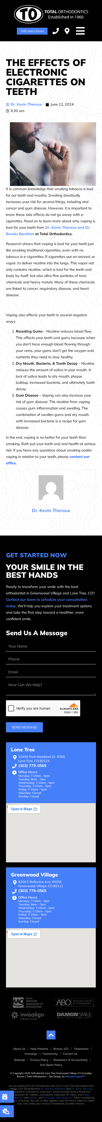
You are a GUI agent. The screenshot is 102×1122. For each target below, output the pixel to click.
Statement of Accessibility (70, 1060)
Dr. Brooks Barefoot (53, 1088)
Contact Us (70, 1053)
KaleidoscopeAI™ (75, 1076)
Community (50, 1053)
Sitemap (19, 1060)
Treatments (81, 1049)
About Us (19, 1049)
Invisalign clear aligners (58, 1097)
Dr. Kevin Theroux (82, 1088)
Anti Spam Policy (51, 1065)
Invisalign (31, 1053)
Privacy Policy (39, 1060)
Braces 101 (61, 1049)
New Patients (39, 1049)
